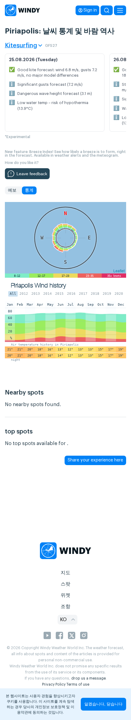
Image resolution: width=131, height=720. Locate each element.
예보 (12, 190)
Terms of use (77, 684)
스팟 (65, 584)
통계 (29, 190)
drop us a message (88, 678)
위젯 (65, 595)
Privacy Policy (54, 684)
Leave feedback (31, 173)
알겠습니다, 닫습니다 (103, 704)
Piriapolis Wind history (38, 285)
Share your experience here (95, 460)
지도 (65, 572)
